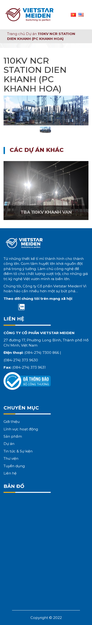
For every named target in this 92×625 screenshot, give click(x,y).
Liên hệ (10, 473)
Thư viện (11, 458)
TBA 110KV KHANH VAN (46, 212)
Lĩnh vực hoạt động (21, 429)
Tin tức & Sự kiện (18, 451)
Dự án (31, 33)
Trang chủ (16, 33)
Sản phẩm (13, 436)
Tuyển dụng (14, 466)
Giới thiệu (12, 421)
